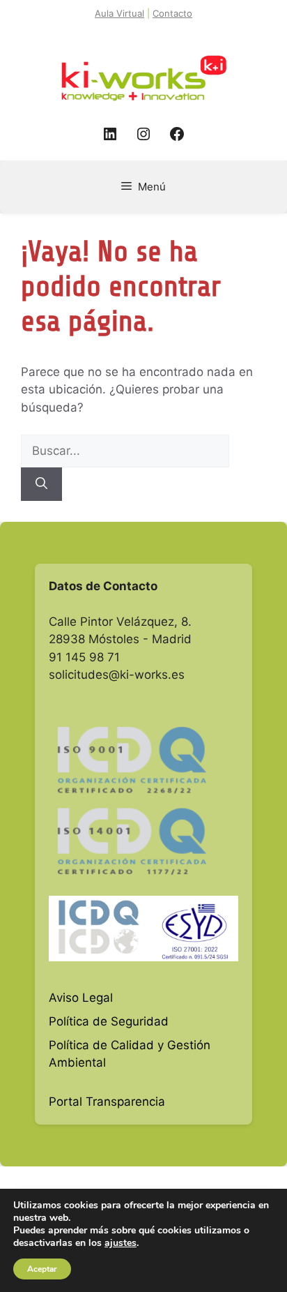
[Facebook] (176, 134)
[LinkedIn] (110, 134)
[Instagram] (143, 134)
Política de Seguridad (109, 1021)
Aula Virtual (119, 13)
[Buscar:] (125, 451)
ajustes (120, 1243)
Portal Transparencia (107, 1102)
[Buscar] (41, 484)
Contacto (172, 13)
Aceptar (42, 1269)
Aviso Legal (81, 998)
